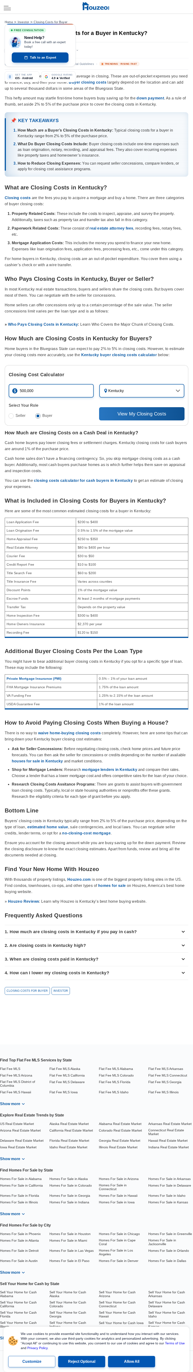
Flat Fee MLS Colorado (116, 1075)
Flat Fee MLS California (67, 1075)
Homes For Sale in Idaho (166, 1195)
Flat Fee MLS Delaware (67, 1082)
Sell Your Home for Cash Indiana (67, 1324)
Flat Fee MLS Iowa (63, 1092)
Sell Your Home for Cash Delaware (166, 1304)
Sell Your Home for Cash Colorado (67, 1304)
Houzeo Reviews (23, 901)
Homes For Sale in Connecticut (113, 1187)
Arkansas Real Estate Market (170, 1124)
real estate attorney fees (111, 228)
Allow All (131, 1361)
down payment (150, 98)
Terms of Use (175, 1343)
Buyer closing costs (87, 82)
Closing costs (18, 198)
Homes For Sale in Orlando (168, 1250)
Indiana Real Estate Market (168, 1147)
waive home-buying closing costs (69, 733)
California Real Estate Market (71, 1130)
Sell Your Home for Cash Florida (18, 1314)
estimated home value (47, 827)
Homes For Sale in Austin (19, 1261)
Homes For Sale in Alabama (21, 1179)
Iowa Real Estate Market (18, 1147)
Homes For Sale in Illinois (19, 1202)
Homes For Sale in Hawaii (118, 1195)
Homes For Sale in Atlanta (19, 1240)
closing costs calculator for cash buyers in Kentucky (83, 481)
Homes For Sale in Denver (118, 1261)
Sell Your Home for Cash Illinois (18, 1324)
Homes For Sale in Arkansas (169, 1179)
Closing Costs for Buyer (50, 22)
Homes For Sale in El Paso (69, 1261)
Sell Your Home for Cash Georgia (67, 1314)
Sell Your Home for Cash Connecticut (117, 1304)
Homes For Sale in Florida (19, 1195)
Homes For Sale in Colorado (70, 1185)
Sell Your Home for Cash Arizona (117, 1294)
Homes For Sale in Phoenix (20, 1234)
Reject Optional (81, 1361)
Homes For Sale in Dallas (167, 1261)
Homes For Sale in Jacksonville (162, 1242)
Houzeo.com (79, 879)
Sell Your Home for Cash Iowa (121, 1323)
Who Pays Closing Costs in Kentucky (43, 324)
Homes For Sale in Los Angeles (116, 1252)
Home (9, 22)
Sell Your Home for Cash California (18, 1304)
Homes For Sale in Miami (68, 1240)
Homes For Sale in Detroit (19, 1250)
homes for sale (112, 886)
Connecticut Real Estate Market (166, 1132)
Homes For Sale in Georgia (69, 1195)
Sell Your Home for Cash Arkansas (166, 1294)
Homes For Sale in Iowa (117, 1202)
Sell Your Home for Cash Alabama (18, 1294)
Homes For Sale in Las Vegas (71, 1250)
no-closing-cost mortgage (86, 833)
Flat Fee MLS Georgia (164, 1082)
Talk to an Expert (43, 57)
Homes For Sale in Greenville (170, 1234)
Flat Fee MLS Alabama (116, 1069)
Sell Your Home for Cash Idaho (166, 1314)
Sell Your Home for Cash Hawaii (117, 1314)
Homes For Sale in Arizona (119, 1179)
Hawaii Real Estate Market (168, 1140)
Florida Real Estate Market (69, 1140)
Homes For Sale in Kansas (168, 1202)
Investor (23, 22)
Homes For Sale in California (21, 1185)
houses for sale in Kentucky (37, 761)
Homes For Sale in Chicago (119, 1234)
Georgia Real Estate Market (119, 1140)
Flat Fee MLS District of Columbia (17, 1083)
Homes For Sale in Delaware (169, 1185)
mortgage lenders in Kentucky (109, 770)
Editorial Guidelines (81, 64)
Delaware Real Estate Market (22, 1140)
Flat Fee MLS (10, 1069)
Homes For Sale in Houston (70, 1234)
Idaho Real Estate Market (68, 1147)
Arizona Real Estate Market (20, 1130)
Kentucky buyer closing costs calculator (119, 355)
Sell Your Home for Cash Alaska (67, 1294)
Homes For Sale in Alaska (68, 1179)
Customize (31, 1361)
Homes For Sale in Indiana (69, 1202)
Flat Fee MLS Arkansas (165, 1069)
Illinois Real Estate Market (118, 1147)
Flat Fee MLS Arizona (16, 1075)
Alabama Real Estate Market (120, 1124)
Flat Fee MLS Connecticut (167, 1075)
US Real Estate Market (17, 1124)
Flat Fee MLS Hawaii (15, 1092)
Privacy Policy (37, 1348)
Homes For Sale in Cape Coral (117, 1242)
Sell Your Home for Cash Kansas (166, 1324)
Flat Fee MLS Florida (114, 1082)
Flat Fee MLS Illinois (163, 1092)
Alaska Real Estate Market (69, 1124)
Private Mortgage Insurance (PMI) (34, 678)
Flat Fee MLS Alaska (64, 1069)
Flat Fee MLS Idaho (114, 1092)
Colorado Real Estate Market (120, 1130)
